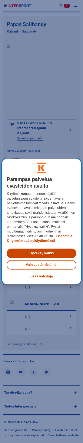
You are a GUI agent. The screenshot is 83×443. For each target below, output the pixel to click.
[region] (41, 221)
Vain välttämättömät (41, 265)
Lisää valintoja (41, 276)
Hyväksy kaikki (41, 253)
